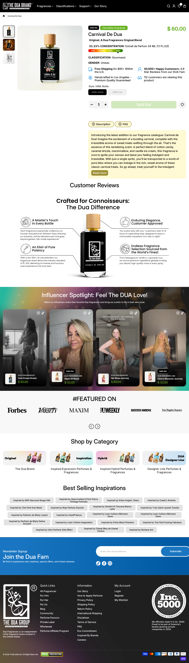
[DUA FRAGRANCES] (17, 6)
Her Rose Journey (120, 378)
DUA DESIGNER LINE (73, 376)
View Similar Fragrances (113, 28)
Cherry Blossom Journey (170, 378)
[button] (184, 6)
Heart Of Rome (72, 378)
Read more (99, 172)
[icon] (38, 313)
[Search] (168, 6)
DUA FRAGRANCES (26, 375)
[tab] (123, 124)
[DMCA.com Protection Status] (52, 654)
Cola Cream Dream (27, 378)
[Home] (4, 16)
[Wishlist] (179, 6)
